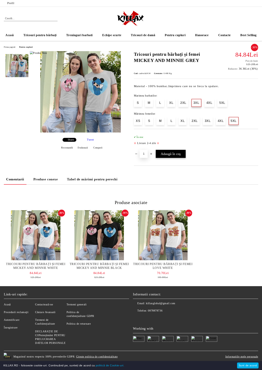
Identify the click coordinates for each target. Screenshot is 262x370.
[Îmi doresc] (255, 141)
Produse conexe (45, 179)
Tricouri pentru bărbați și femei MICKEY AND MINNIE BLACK (99, 265)
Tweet (90, 139)
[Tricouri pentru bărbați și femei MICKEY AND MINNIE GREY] (80, 131)
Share (71, 139)
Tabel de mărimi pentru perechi (92, 179)
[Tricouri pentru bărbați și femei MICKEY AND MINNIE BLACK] (99, 235)
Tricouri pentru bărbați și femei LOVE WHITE (162, 265)
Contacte (224, 35)
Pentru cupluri (175, 35)
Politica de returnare (79, 323)
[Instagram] (256, 3)
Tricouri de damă (143, 35)
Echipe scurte (111, 35)
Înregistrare (11, 327)
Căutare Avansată (45, 312)
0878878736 (155, 310)
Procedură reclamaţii (16, 312)
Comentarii (15, 179)
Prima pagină (9, 47)
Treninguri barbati (79, 35)
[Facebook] (250, 3)
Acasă (9, 35)
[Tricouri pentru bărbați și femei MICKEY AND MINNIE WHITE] (35, 235)
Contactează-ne (44, 304)
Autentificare (11, 319)
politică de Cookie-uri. (110, 365)
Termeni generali (77, 304)
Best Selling (248, 35)
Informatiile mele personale (241, 356)
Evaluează (83, 147)
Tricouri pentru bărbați (40, 35)
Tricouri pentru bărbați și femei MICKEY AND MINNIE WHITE (35, 265)
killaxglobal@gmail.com (160, 303)
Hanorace (201, 35)
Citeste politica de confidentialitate (97, 356)
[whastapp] (153, 318)
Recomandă (67, 147)
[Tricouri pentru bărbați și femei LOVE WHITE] (163, 235)
